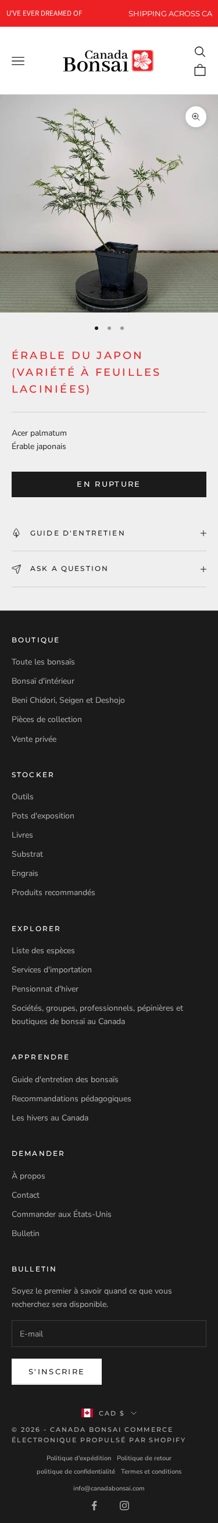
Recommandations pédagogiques (71, 1098)
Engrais (25, 873)
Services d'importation (52, 969)
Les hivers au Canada (50, 1117)
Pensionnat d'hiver (45, 988)
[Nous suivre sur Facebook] (94, 1505)
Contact (26, 1195)
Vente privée (34, 739)
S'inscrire (56, 1371)
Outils (23, 796)
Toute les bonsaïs (43, 661)
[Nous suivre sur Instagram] (124, 1505)
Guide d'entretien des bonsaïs (65, 1079)
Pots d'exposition (43, 815)
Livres (22, 834)
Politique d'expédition (79, 1458)
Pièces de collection (47, 719)
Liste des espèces (43, 950)
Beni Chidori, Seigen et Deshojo (68, 700)
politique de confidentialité (76, 1471)
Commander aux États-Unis (62, 1214)
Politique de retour (144, 1458)
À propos (28, 1175)
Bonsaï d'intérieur (43, 681)
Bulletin (26, 1233)
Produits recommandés (53, 892)
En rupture (109, 483)
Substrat (27, 854)
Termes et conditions (151, 1471)
